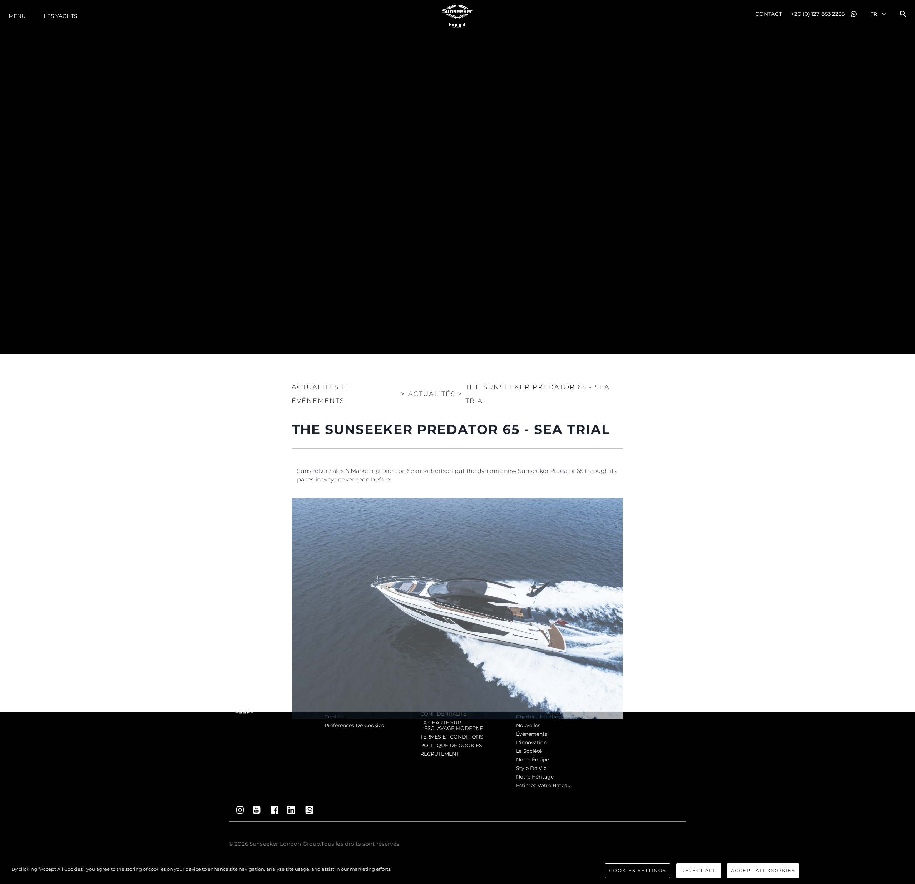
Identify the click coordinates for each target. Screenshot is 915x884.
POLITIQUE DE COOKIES (451, 745)
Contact (768, 13)
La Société (529, 751)
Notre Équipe (532, 759)
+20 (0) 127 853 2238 (818, 13)
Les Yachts (60, 16)
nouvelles (528, 725)
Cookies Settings (637, 870)
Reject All (698, 870)
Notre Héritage (535, 777)
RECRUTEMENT (439, 754)
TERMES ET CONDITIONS (451, 737)
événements (531, 734)
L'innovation (531, 742)
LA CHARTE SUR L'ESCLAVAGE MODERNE (451, 725)
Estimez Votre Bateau (543, 785)
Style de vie (531, 768)
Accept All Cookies (763, 870)
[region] (457, 871)
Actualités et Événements (321, 394)
